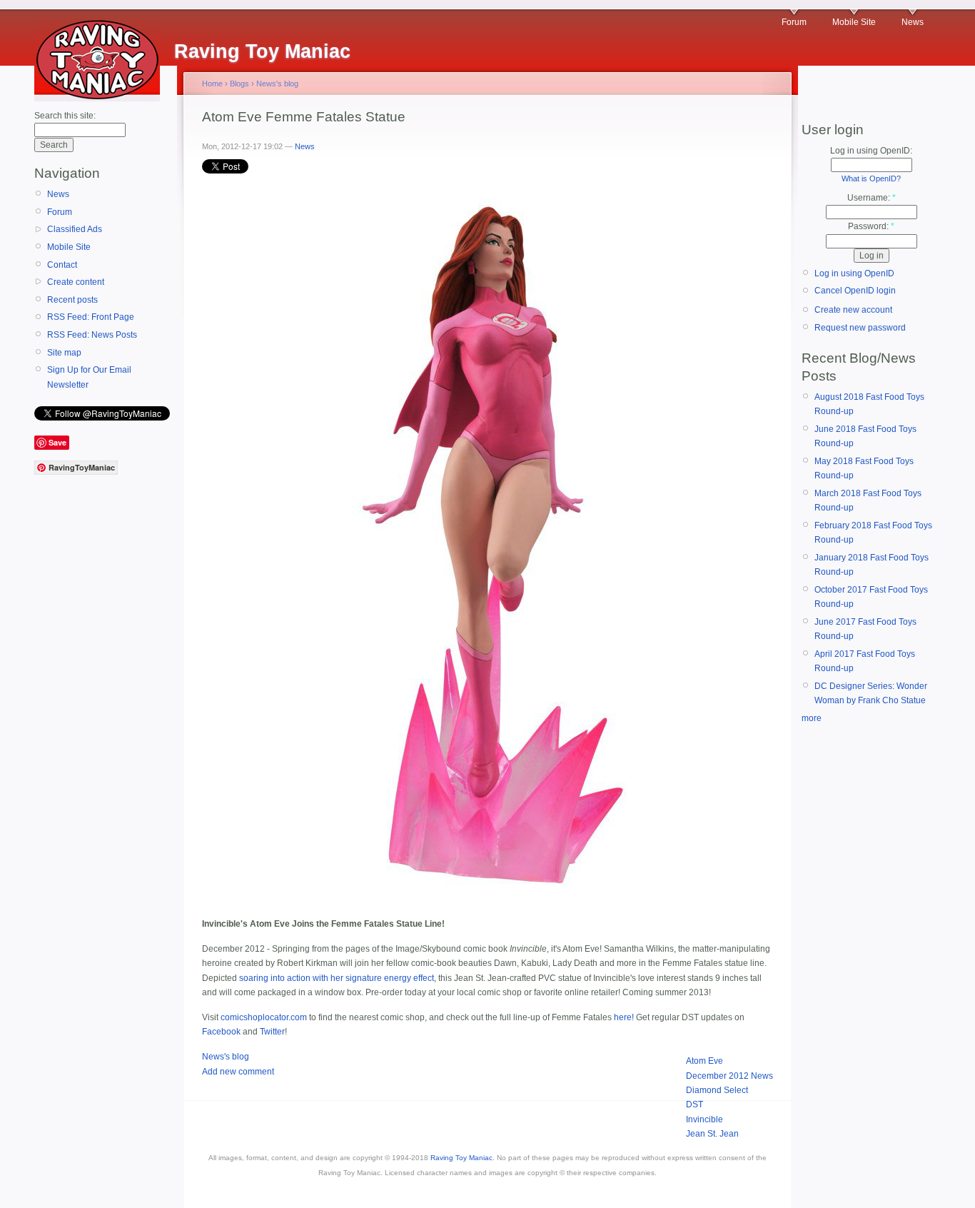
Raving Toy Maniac (461, 1158)
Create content (75, 282)
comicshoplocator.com (264, 1017)
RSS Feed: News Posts (92, 335)
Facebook (221, 1032)
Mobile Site (854, 22)
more (812, 718)
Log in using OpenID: (871, 151)
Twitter (272, 1032)
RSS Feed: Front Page (90, 317)
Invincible (704, 1119)
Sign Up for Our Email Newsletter (89, 377)
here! (624, 1017)
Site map (64, 353)
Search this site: (65, 116)
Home (212, 83)
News (912, 22)
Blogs (239, 83)
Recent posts (72, 300)
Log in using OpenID (854, 273)
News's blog (277, 83)
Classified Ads (74, 229)
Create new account (853, 310)
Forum (794, 22)
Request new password (860, 328)
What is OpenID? (871, 178)
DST (694, 1104)
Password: (871, 226)
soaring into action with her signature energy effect (336, 978)
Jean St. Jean (712, 1134)
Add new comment (238, 1072)
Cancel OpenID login (855, 291)
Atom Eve (704, 1061)
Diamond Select (717, 1090)
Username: (871, 198)
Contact (62, 265)
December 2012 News (729, 1076)
